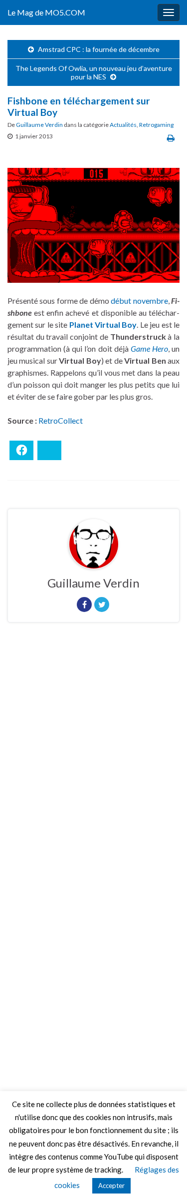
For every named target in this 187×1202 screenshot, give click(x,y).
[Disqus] (93, 767)
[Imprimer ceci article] (171, 137)
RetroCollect (60, 420)
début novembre (139, 300)
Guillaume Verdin (39, 124)
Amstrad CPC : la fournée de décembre (99, 49)
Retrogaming (156, 124)
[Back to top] (164, 1179)
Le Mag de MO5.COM (46, 12)
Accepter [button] (111, 1186)
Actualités (123, 124)
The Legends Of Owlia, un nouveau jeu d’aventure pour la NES (93, 72)
